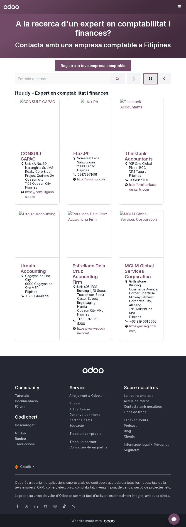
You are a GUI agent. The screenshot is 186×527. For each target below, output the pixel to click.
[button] (179, 7)
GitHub (20, 433)
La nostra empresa (139, 396)
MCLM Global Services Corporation (139, 271)
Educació (76, 425)
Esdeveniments (136, 420)
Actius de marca (136, 401)
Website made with (87, 521)
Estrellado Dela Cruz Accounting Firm (89, 274)
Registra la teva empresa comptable (93, 65)
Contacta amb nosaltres (143, 406)
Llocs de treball (136, 412)
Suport (74, 404)
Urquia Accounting (33, 268)
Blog (127, 431)
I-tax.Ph (81, 153)
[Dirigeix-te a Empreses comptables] (37, 121)
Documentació (26, 401)
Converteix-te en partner (89, 447)
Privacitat (161, 444)
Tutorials (22, 396)
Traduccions (25, 444)
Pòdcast (130, 425)
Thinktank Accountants (139, 156)
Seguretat (132, 450)
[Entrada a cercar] (117, 78)
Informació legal (137, 444)
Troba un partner (82, 442)
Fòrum (19, 406)
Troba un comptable (85, 434)
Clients (129, 436)
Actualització (79, 409)
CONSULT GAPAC (31, 156)
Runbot (20, 439)
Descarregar (24, 425)
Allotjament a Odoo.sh (87, 396)
